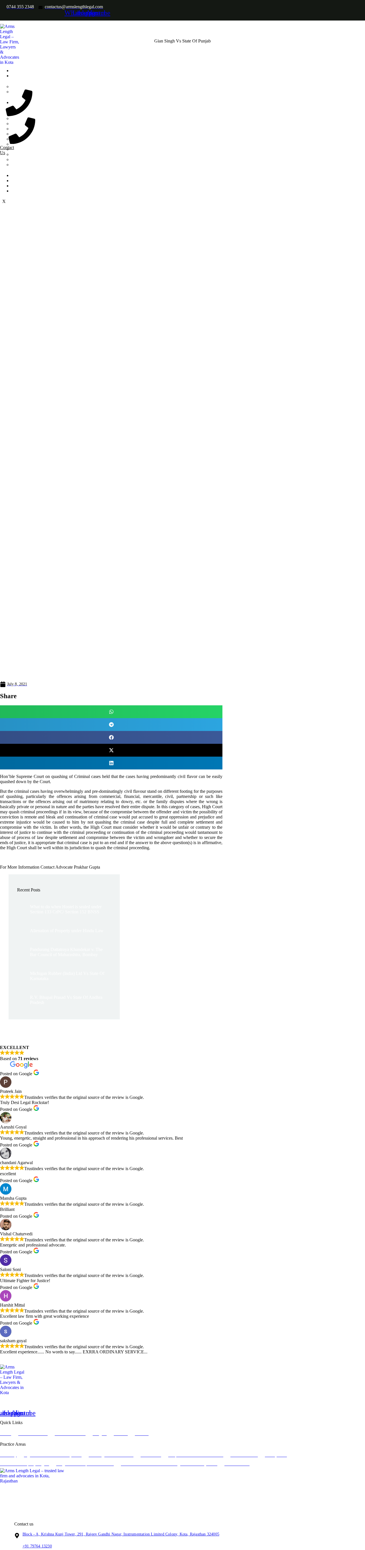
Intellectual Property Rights (46, 149)
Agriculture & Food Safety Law (51, 118)
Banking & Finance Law (44, 123)
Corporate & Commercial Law (49, 133)
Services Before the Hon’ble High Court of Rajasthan (70, 159)
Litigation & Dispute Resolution (51, 154)
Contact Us (25, 190)
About (20, 75)
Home (20, 70)
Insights (22, 175)
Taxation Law (34, 164)
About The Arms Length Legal (50, 86)
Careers (22, 185)
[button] (111, 711)
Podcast (22, 180)
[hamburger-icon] (92, 69)
